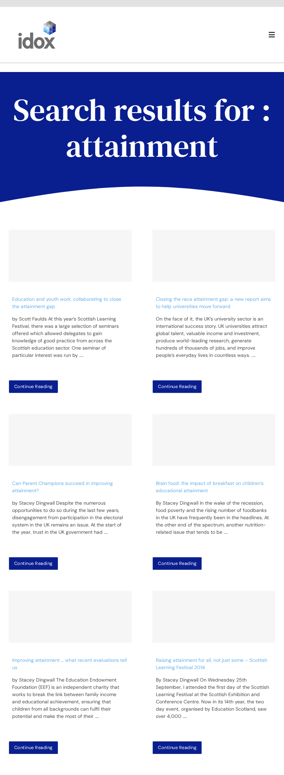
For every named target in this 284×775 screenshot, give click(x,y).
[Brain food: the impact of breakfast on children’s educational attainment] (213, 440)
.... (81, 355)
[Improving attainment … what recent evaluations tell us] (70, 617)
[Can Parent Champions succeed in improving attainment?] (70, 440)
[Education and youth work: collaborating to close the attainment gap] (70, 256)
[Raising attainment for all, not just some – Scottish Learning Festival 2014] (213, 617)
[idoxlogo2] (37, 22)
